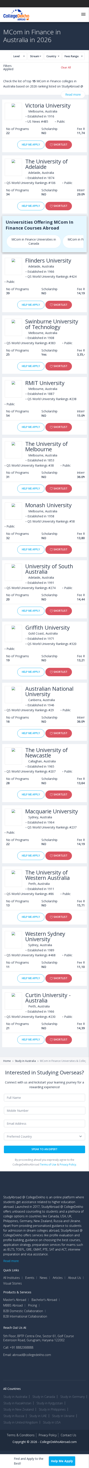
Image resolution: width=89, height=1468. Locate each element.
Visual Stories (12, 1283)
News (43, 1277)
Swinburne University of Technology (51, 324)
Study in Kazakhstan (17, 1403)
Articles (58, 1277)
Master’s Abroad (14, 1300)
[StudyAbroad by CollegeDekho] (16, 14)
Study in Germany (72, 1397)
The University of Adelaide (46, 164)
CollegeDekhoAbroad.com (58, 1442)
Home (7, 1061)
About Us (74, 1277)
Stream (34, 56)
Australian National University (49, 691)
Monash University (48, 505)
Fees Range (72, 56)
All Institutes (11, 1277)
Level (16, 56)
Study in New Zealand (18, 1409)
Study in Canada (43, 1397)
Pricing (32, 1305)
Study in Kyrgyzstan (50, 1403)
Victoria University (48, 105)
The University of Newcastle (46, 752)
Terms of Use (48, 1164)
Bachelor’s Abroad (44, 1300)
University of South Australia (49, 569)
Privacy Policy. (68, 1164)
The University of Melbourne (46, 446)
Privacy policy (48, 1435)
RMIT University (45, 383)
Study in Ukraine (63, 1416)
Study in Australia (25, 1061)
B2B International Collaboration (25, 1316)
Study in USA (51, 1422)
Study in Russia (13, 1416)
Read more (73, 94)
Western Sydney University (45, 936)
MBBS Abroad (13, 1305)
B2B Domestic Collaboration (23, 1311)
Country (51, 56)
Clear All (66, 67)
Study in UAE (38, 1416)
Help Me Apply (31, 144)
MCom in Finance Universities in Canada (33, 241)
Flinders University (48, 260)
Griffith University (47, 627)
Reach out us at (14, 1327)
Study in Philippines (52, 1409)
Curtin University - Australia (48, 997)
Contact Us (68, 1435)
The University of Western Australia (47, 875)
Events (29, 1277)
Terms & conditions (21, 1435)
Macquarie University (51, 811)
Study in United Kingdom (20, 1422)
